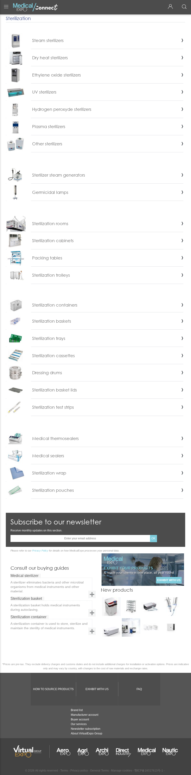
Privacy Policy (40, 550)
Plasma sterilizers (48, 126)
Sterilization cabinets (53, 240)
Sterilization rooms (50, 223)
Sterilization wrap (49, 472)
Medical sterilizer (24, 576)
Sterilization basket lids (54, 389)
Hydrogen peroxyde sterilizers (61, 109)
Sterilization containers (54, 304)
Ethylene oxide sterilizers (56, 74)
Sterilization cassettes (53, 355)
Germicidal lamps (50, 192)
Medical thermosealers (55, 438)
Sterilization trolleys (51, 275)
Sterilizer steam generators (58, 175)
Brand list (77, 710)
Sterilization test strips (53, 407)
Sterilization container (28, 617)
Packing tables (47, 257)
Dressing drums (47, 372)
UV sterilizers (44, 91)
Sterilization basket (26, 598)
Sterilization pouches (53, 490)
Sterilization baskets (51, 321)
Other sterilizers (47, 143)
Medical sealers (48, 455)
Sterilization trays (48, 338)
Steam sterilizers (48, 40)
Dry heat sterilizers (50, 57)
